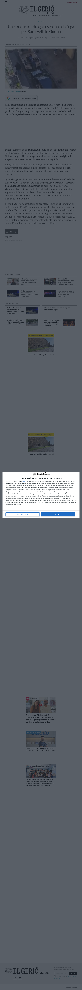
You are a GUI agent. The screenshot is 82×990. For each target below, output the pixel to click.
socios (24, 481)
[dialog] (41, 495)
